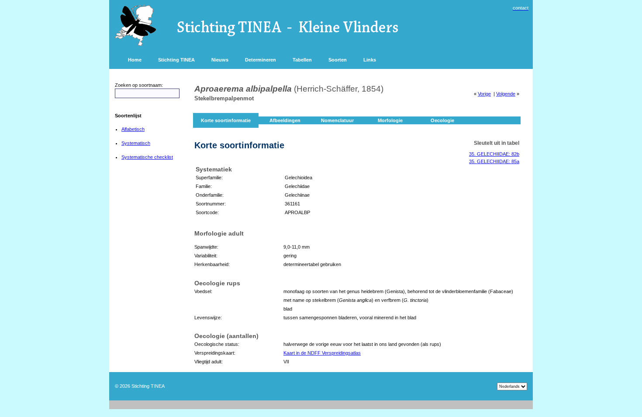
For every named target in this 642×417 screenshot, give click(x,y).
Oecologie (442, 120)
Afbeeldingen (284, 120)
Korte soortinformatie (226, 120)
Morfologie (390, 120)
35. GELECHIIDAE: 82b (494, 154)
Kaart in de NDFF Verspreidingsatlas (322, 352)
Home (135, 59)
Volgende (505, 93)
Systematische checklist (147, 157)
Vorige (484, 93)
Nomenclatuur (337, 120)
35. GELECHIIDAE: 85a (494, 161)
